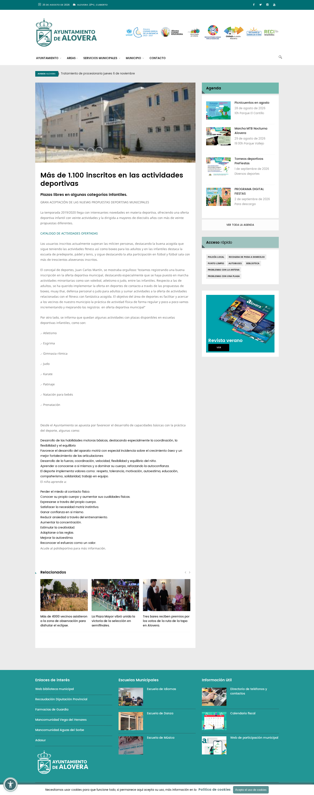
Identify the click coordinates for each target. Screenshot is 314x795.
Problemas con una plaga (224, 276)
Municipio (134, 58)
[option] (162, 74)
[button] (10, 784)
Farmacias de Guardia (51, 709)
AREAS (71, 58)
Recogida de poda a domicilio (247, 256)
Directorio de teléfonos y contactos (248, 691)
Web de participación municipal (254, 737)
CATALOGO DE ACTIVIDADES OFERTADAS (69, 233)
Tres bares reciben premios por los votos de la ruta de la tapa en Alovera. (166, 621)
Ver (219, 347)
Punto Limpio (216, 263)
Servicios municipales (100, 58)
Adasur (40, 740)
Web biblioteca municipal (54, 689)
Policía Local (216, 256)
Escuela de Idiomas (161, 689)
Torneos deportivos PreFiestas (249, 161)
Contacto (158, 58)
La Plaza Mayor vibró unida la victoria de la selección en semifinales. (113, 621)
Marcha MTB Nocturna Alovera (251, 130)
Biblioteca (252, 263)
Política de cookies (214, 789)
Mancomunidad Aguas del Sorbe (59, 730)
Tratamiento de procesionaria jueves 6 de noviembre (98, 73)
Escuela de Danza (160, 713)
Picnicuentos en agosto (252, 102)
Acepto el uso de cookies (251, 789)
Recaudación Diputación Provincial (61, 699)
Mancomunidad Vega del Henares (61, 719)
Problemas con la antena (223, 269)
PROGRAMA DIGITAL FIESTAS (249, 191)
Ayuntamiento (47, 58)
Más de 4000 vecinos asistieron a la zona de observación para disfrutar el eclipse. (63, 621)
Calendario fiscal (242, 713)
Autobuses (235, 263)
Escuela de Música (160, 737)
